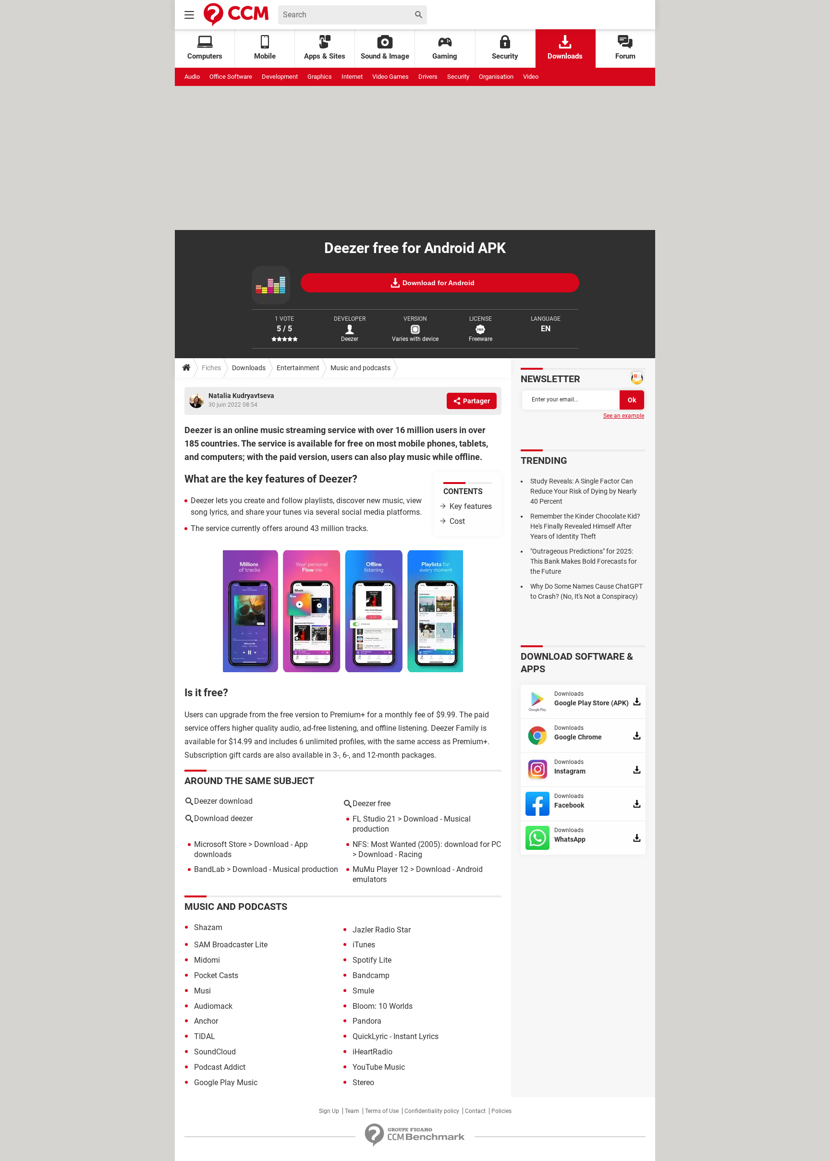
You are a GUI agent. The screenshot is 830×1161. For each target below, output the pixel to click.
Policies (501, 1111)
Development (280, 76)
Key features (471, 506)
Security (505, 56)
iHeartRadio (372, 1051)
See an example (623, 415)
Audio (192, 76)
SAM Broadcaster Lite (231, 944)
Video (530, 76)
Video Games (390, 76)
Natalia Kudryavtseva (241, 395)
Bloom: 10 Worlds (383, 1006)
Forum (625, 56)
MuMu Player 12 (380, 869)
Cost (457, 521)
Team (352, 1111)
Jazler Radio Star (382, 929)
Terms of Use (382, 1111)
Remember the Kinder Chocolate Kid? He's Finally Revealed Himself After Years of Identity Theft (585, 526)
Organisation (496, 76)
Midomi (207, 960)
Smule (363, 990)
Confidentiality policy (431, 1111)
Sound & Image (385, 56)
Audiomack (213, 1006)
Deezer (349, 339)
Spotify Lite (372, 960)
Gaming (444, 56)
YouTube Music (379, 1067)
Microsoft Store (220, 844)
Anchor (206, 1021)
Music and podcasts (360, 368)
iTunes (364, 944)
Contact (475, 1111)
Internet (352, 76)
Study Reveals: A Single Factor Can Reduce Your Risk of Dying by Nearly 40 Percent (583, 491)
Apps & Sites (324, 56)
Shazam (208, 927)
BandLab (209, 869)
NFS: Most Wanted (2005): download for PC (427, 844)
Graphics (319, 76)
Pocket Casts (216, 975)
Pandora (367, 1021)
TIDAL (204, 1036)
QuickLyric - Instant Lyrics (396, 1036)
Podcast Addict (219, 1067)
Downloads (565, 56)
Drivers (428, 76)
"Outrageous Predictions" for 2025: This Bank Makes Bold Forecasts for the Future (583, 561)
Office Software (230, 76)
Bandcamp (371, 975)
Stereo (363, 1082)
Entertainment (298, 368)
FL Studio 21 (374, 818)
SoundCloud (215, 1051)
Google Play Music (225, 1082)
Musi (202, 990)
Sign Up (329, 1111)
